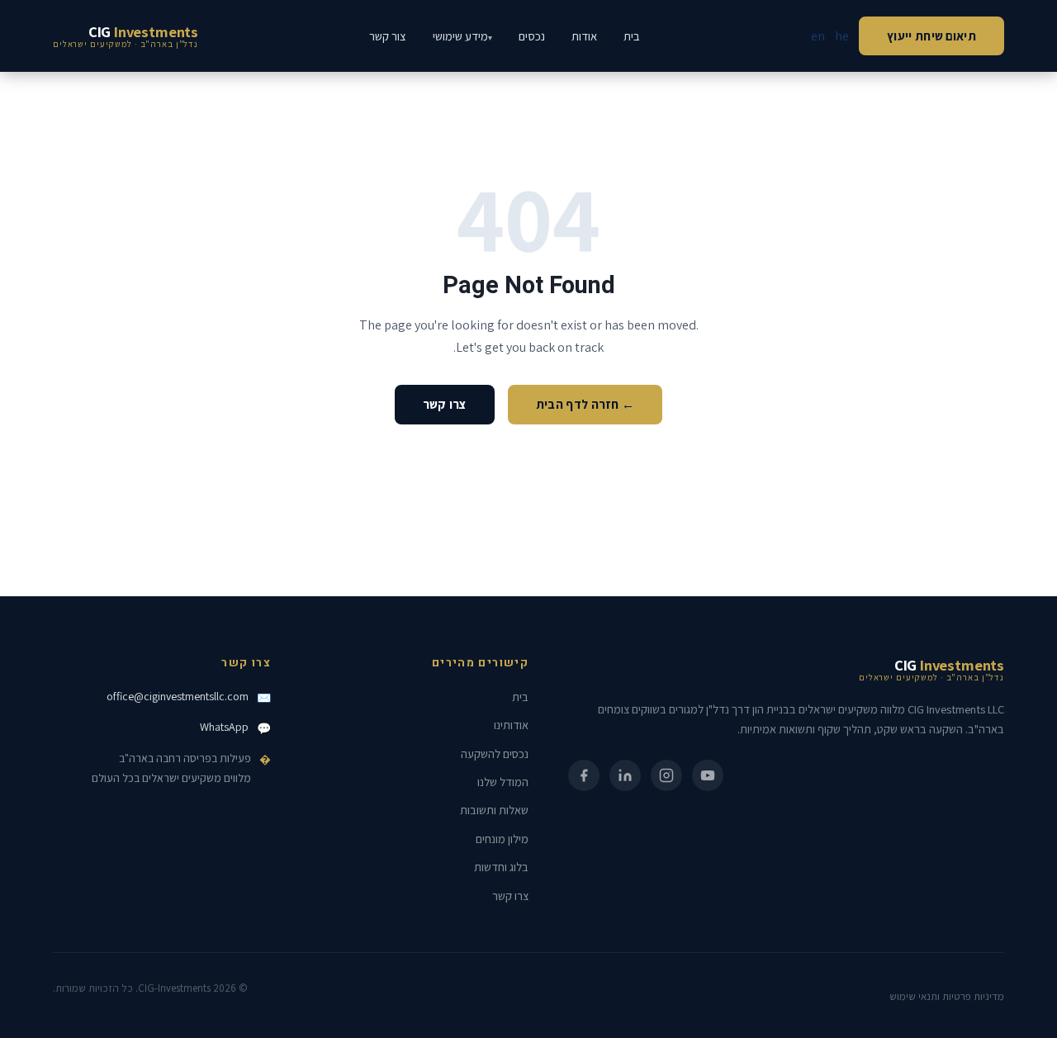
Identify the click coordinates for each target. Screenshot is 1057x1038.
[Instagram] (666, 775)
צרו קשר (445, 404)
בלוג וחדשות (501, 866)
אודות (584, 36)
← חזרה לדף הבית (585, 404)
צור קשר (387, 36)
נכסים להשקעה (494, 753)
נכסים (532, 36)
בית (631, 36)
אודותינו (511, 724)
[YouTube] (707, 775)
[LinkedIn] (625, 775)
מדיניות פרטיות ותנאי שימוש (946, 996)
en (818, 36)
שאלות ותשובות (494, 810)
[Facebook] (584, 775)
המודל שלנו (502, 781)
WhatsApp (224, 726)
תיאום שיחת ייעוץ (931, 35)
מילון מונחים (502, 838)
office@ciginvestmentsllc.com (178, 696)
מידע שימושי (460, 36)
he (842, 36)
